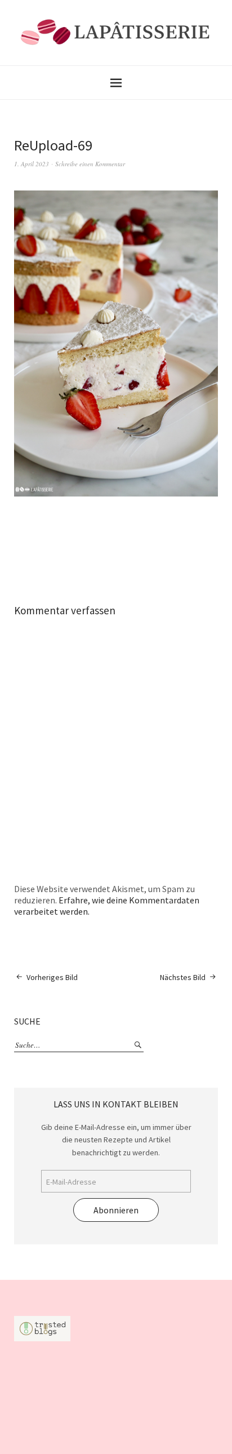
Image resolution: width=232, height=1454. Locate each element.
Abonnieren (116, 1210)
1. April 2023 (31, 163)
